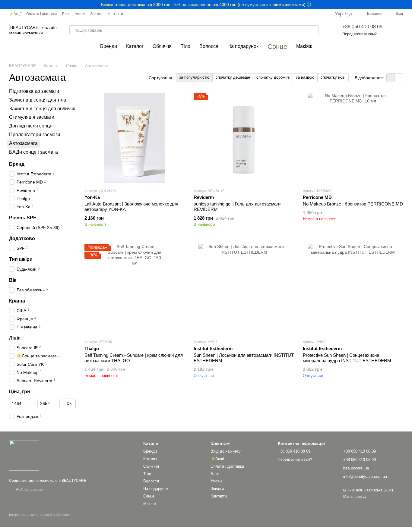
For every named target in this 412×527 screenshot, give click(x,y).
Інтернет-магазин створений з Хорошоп (39, 514)
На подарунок (242, 46)
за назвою (305, 77)
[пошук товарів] (314, 30)
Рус (349, 13)
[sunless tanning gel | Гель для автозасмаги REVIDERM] (244, 138)
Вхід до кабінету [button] (226, 451)
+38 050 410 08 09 (362, 26)
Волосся (208, 46)
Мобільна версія (28, 490)
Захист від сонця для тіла (37, 99)
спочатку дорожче (273, 77)
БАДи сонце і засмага (33, 152)
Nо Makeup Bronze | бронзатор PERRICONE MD (353, 203)
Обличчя (162, 46)
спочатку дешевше (233, 77)
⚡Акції (15, 14)
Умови (80, 14)
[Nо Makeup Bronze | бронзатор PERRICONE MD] (353, 138)
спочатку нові (333, 77)
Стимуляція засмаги (31, 117)
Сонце (277, 46)
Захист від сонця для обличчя (42, 108)
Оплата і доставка (41, 14)
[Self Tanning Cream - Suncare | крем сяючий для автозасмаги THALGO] (134, 289)
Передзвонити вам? (359, 34)
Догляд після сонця (30, 125)
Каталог (135, 46)
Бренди (108, 46)
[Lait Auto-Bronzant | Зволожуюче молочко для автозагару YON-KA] (134, 138)
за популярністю (194, 77)
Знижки (96, 14)
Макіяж (304, 46)
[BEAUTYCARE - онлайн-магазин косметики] (24, 455)
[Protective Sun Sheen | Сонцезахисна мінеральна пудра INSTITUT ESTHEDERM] (353, 289)
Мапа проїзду (354, 496)
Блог (66, 14)
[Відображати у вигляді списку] (399, 78)
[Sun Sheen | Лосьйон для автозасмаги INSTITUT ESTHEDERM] (244, 289)
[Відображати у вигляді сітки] (391, 78)
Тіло (185, 46)
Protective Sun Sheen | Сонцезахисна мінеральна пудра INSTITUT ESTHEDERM (347, 358)
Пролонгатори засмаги (34, 134)
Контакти (115, 14)
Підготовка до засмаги (34, 91)
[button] (407, 4)
